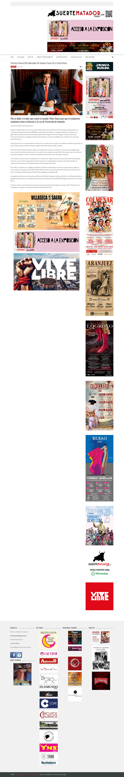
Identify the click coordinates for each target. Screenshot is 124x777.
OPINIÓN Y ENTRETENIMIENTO (45, 57)
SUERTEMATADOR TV (62, 57)
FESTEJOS (30, 57)
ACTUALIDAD (20, 57)
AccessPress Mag (61, 774)
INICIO (12, 57)
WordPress (49, 774)
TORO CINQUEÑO (89, 57)
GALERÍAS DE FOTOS (76, 57)
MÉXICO (13, 67)
